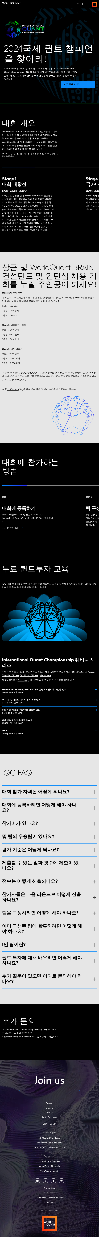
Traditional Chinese (29, 675)
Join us (49, 1081)
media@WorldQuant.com (49, 1143)
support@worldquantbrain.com (16, 994)
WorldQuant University (49, 1166)
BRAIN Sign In (49, 1124)
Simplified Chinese (10, 675)
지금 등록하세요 (10, 528)
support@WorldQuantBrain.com (49, 1147)
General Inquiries (49, 1133)
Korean (91, 672)
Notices (50, 1202)
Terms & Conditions (49, 1193)
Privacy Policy (49, 1188)
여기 (66, 994)
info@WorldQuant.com (49, 1138)
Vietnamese (45, 675)
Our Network (49, 1156)
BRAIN (50, 1113)
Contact (49, 1103)
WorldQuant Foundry (49, 1171)
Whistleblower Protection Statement (49, 1198)
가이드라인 (12, 389)
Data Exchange (49, 1117)
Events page (23, 680)
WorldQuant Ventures (49, 1162)
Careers (49, 1108)
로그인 (29, 515)
